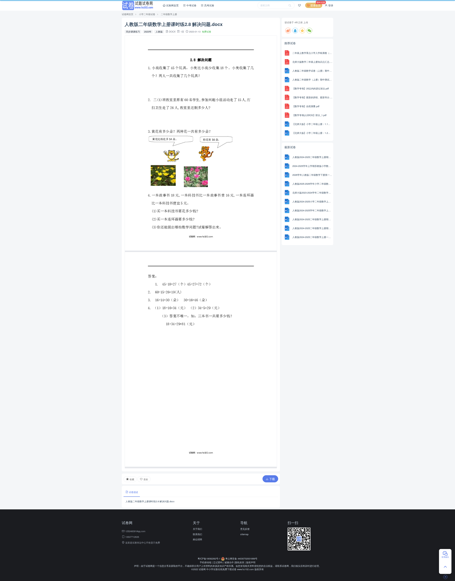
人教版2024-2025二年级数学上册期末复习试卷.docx (312, 157)
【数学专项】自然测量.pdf (305, 106)
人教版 (159, 31)
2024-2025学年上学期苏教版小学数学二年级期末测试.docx (312, 166)
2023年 (147, 31)
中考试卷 (191, 5)
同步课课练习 (133, 31)
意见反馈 (245, 529)
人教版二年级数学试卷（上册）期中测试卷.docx (312, 70)
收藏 (131, 479)
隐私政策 (239, 562)
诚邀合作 (229, 562)
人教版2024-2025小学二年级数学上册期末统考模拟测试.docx (312, 201)
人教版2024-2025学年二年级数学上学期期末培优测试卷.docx (312, 210)
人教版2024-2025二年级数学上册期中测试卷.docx (312, 228)
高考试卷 (209, 5)
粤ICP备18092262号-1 (209, 558)
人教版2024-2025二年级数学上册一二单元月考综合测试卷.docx (312, 237)
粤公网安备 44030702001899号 (241, 558)
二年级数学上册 (169, 14)
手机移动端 (205, 562)
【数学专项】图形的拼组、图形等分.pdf (312, 97)
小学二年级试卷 (147, 14)
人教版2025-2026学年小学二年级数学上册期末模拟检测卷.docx (312, 183)
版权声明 (250, 562)
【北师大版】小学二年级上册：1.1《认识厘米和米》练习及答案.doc (312, 124)
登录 (330, 5)
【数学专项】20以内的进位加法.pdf (310, 88)
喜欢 (145, 479)
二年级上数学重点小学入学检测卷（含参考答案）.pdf (312, 53)
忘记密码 (218, 562)
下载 (272, 479)
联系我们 (197, 534)
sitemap (244, 534)
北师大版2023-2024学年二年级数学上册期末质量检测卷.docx (312, 192)
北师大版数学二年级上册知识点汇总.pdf (312, 61)
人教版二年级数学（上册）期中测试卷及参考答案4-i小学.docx (312, 79)
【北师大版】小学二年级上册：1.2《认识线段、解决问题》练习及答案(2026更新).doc (312, 133)
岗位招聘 (197, 539)
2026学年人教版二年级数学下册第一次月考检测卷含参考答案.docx (312, 174)
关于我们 (197, 529)
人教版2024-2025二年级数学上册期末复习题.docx (312, 219)
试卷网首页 (172, 5)
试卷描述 (133, 492)
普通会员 (316, 5)
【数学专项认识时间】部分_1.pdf (309, 115)
